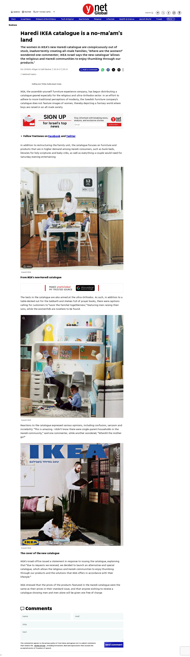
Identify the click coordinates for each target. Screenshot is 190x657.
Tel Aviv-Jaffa (44, 12)
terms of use (39, 645)
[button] (54, 11)
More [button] (169, 19)
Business (13, 25)
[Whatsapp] (102, 69)
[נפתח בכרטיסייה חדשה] (158, 13)
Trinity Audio (46, 84)
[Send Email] (119, 69)
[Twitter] (113, 69)
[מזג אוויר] (34, 12)
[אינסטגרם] (174, 13)
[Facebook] (108, 69)
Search (148, 13)
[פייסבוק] (168, 13)
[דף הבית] (95, 14)
